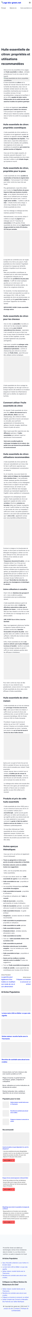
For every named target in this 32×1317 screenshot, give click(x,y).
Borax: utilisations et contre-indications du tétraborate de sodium (16, 1086)
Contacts (17, 1308)
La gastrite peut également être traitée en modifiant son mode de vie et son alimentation (8, 981)
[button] (30, 3)
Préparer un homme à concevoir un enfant (23, 982)
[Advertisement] (16, 28)
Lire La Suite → (8, 1160)
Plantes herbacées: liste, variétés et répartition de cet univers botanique (14, 1092)
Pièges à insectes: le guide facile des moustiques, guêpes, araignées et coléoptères (14, 1079)
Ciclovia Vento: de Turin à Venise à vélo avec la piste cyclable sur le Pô (15, 1073)
